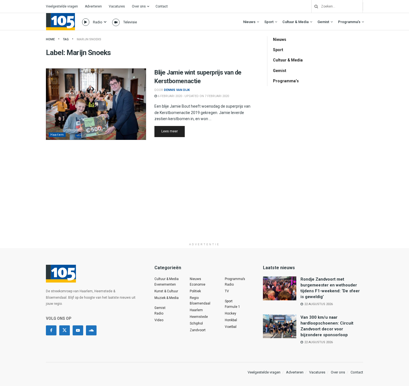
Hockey (230, 313)
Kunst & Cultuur (166, 291)
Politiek (195, 291)
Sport (269, 22)
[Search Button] (314, 6)
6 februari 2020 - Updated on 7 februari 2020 (193, 96)
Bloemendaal (200, 303)
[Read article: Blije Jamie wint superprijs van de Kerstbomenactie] (96, 104)
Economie (197, 284)
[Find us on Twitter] (64, 330)
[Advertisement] (204, 201)
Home (50, 39)
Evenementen (165, 284)
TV (227, 291)
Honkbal (231, 320)
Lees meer (173, 131)
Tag (66, 39)
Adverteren (93, 6)
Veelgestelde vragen (62, 6)
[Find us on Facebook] (51, 330)
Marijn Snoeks (89, 39)
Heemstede (199, 317)
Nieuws (249, 22)
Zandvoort (198, 330)
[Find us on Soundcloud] (91, 330)
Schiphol (196, 323)
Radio (97, 22)
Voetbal (230, 327)
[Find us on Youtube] (78, 330)
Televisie (130, 22)
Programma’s (349, 22)
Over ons (139, 6)
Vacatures (117, 6)
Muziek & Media (166, 298)
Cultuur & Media (295, 22)
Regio (194, 298)
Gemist (323, 22)
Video (158, 320)
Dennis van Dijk (177, 90)
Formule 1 (232, 307)
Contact (162, 6)
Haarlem (57, 135)
